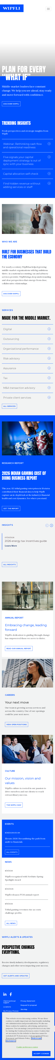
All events (12, 852)
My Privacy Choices (10, 1011)
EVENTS (9, 824)
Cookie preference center (27, 1047)
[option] (27, 541)
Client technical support (9, 1002)
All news (11, 923)
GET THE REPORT (11, 508)
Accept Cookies (41, 1054)
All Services (9, 406)
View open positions (16, 724)
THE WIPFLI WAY (13, 805)
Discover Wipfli (11, 104)
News (8, 862)
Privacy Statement (28, 1001)
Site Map (24, 1009)
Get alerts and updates (15, 976)
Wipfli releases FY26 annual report (22, 894)
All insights (9, 564)
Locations (7, 1007)
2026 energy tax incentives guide (26, 541)
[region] (28, 1035)
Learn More (11, 545)
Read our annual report (18, 648)
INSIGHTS (7, 525)
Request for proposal (29, 1005)
